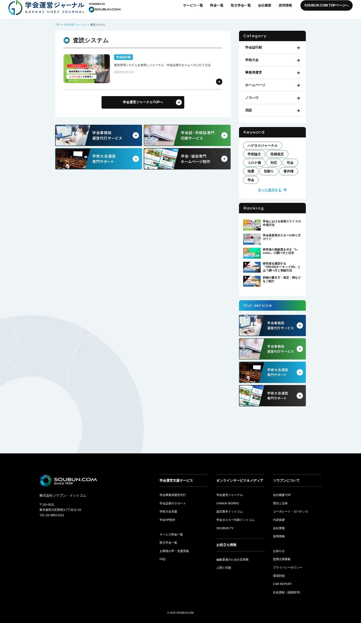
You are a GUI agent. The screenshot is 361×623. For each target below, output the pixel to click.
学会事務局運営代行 (173, 495)
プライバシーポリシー (287, 567)
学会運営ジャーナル (75, 24)
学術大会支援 (168, 511)
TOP (57, 24)
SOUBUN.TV (224, 528)
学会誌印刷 (253, 47)
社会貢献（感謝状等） (287, 592)
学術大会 (252, 60)
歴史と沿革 (280, 503)
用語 (248, 110)
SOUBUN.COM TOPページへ (326, 5)
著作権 (288, 171)
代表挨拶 (279, 519)
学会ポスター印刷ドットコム (235, 519)
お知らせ (279, 551)
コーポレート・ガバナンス (290, 511)
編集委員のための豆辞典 (232, 559)
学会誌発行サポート (173, 503)
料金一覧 (217, 5)
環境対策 (279, 575)
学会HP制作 (167, 519)
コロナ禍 (254, 162)
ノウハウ (252, 97)
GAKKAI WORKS (227, 503)
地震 (251, 171)
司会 (290, 162)
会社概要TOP (282, 495)
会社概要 (264, 5)
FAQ (162, 559)
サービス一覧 (193, 5)
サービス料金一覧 (171, 534)
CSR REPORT (282, 584)
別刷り (269, 171)
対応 (274, 162)
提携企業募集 (282, 559)
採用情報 (285, 5)
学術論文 (254, 154)
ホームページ (255, 85)
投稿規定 (277, 154)
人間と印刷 (223, 567)
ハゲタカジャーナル (263, 145)
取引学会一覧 (241, 5)
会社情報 (279, 528)
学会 (251, 180)
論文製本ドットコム (229, 511)
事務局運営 (253, 72)
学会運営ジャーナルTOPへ (143, 102)
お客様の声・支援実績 (174, 551)
